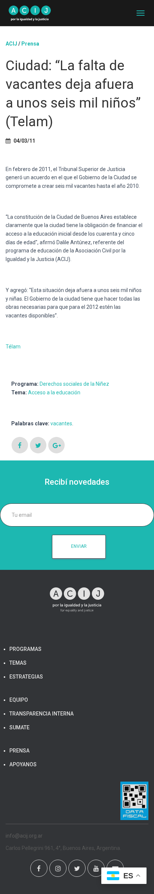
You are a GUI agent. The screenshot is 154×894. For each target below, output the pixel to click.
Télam (13, 347)
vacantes (61, 423)
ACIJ (11, 44)
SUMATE (19, 727)
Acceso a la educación (54, 392)
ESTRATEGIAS (26, 677)
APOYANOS (23, 764)
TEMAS (18, 663)
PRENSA (19, 751)
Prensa (30, 44)
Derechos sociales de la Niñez (74, 384)
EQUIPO (18, 700)
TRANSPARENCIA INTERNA (41, 714)
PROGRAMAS (25, 649)
